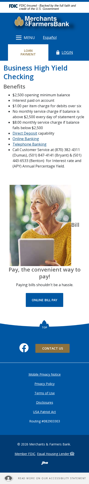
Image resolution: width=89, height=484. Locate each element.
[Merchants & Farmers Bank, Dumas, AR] (44, 22)
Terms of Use (44, 393)
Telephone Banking (30, 144)
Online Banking (26, 138)
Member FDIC (25, 454)
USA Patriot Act (44, 412)
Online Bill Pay (47, 300)
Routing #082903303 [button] (44, 421)
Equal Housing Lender (53, 454)
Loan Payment (32, 52)
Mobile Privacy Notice (45, 374)
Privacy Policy (44, 384)
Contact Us (52, 348)
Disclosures (44, 402)
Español (50, 37)
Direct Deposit (25, 133)
